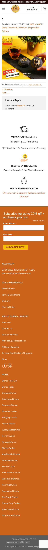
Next (5, 92)
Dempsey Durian (9, 405)
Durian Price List (9, 380)
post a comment (35, 85)
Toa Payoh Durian (10, 497)
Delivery (6, 300)
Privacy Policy (8, 288)
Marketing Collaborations (14, 340)
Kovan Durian (8, 435)
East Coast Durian (10, 509)
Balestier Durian (9, 411)
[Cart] (44, 8)
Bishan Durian (8, 448)
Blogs (4, 359)
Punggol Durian (9, 442)
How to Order (8, 307)
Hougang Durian (9, 417)
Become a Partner (10, 334)
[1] (24, 57)
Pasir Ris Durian (9, 484)
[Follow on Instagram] (9, 366)
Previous (7, 89)
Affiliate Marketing (10, 347)
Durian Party (8, 386)
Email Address (10, 223)
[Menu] (3, 8)
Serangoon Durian (10, 491)
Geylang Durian (9, 393)
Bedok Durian (8, 466)
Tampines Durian (9, 460)
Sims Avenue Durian (11, 472)
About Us (6, 322)
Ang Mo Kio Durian (11, 454)
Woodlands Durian (10, 478)
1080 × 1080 (35, 24)
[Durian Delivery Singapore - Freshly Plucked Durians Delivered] (15, 8)
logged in (21, 105)
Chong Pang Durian (11, 503)
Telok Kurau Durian (11, 515)
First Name (7, 235)
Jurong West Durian (11, 429)
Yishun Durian (8, 423)
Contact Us (7, 328)
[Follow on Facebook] (4, 366)
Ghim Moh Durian (10, 399)
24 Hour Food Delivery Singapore (17, 353)
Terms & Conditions (11, 294)
